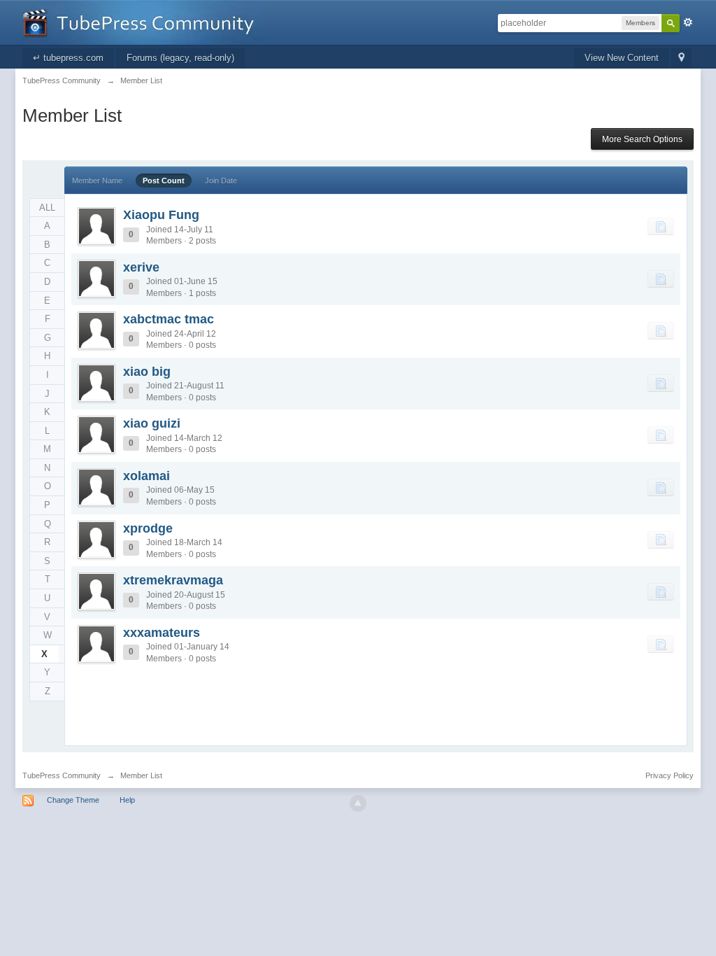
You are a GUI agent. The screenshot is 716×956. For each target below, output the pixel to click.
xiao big (147, 372)
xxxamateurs (161, 633)
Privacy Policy (669, 775)
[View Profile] (96, 226)
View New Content (622, 57)
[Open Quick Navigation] (681, 58)
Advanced (688, 22)
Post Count (164, 180)
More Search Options (642, 139)
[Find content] (660, 226)
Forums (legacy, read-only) (180, 57)
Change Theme (73, 800)
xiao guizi (151, 423)
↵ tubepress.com (68, 57)
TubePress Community (61, 775)
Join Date (221, 180)
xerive (141, 267)
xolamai (146, 476)
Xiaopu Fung (161, 215)
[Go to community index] (143, 21)
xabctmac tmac (168, 319)
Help (127, 800)
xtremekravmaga (173, 580)
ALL (47, 207)
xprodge (148, 528)
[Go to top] (358, 803)
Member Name (97, 180)
